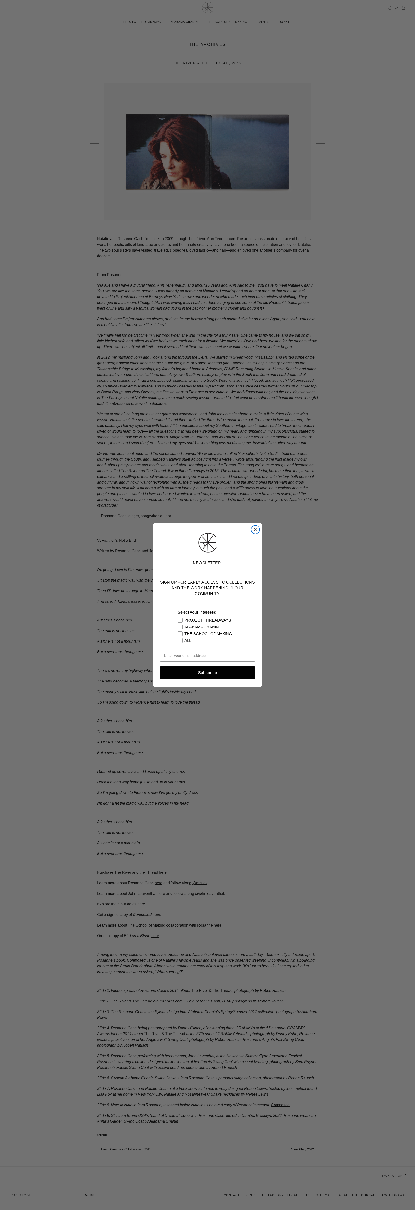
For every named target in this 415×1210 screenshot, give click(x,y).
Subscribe (207, 673)
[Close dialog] (255, 529)
